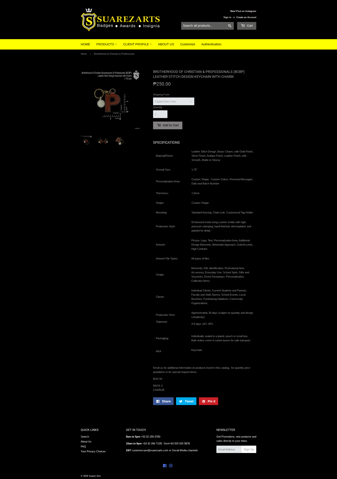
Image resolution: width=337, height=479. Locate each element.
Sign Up (249, 449)
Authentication (211, 44)
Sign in (227, 17)
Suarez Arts (95, 476)
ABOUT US (166, 44)
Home (84, 54)
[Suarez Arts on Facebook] (165, 466)
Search (85, 436)
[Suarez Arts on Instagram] (171, 466)
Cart (249, 25)
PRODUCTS (105, 44)
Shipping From (161, 94)
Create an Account (246, 17)
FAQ (83, 446)
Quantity (157, 107)
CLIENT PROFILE (136, 44)
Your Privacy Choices (93, 451)
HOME (85, 44)
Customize (187, 44)
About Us (86, 441)
